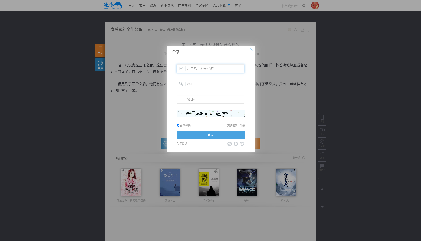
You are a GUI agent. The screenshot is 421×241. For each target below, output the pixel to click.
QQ (236, 144)
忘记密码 (232, 125)
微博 (242, 144)
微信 (229, 144)
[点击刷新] (211, 113)
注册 (242, 125)
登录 (175, 52)
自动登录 (185, 125)
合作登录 (182, 143)
